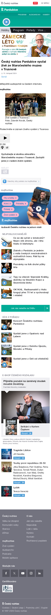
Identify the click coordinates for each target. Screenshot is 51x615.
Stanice (6, 529)
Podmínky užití (32, 608)
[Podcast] (2, 148)
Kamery (46, 15)
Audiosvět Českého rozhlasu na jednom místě (21, 227)
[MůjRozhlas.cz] (5, 89)
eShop (5, 533)
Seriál (4, 76)
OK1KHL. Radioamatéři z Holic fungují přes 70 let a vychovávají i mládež (31, 292)
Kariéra (30, 533)
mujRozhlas (7, 190)
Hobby (5, 30)
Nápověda (31, 525)
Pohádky (20, 203)
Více (42, 30)
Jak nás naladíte (34, 521)
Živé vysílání (9, 215)
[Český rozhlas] (9, 3)
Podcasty (7, 554)
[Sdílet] (7, 148)
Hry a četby (9, 198)
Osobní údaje (18, 608)
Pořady (31, 30)
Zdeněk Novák (18, 120)
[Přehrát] (5, 138)
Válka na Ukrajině (10, 521)
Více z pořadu (10, 317)
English (44, 608)
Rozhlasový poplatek (37, 541)
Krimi (6, 203)
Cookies (5, 608)
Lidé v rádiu (32, 529)
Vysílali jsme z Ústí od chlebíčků (31, 358)
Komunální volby (10, 525)
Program (22, 15)
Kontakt (30, 537)
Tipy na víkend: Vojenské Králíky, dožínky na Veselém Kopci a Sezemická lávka (31, 280)
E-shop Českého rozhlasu (18, 375)
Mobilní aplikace (10, 558)
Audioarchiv (34, 15)
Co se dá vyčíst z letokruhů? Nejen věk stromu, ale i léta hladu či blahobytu (29, 241)
